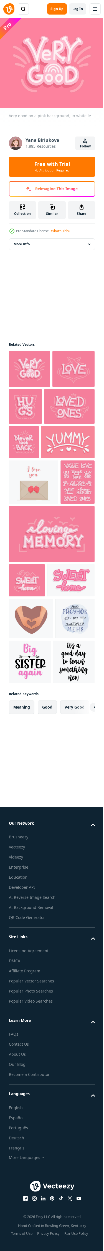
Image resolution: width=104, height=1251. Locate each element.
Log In (77, 8)
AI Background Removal (31, 1066)
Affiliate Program (24, 1129)
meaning (21, 866)
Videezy (16, 1016)
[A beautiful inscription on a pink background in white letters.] (35, 476)
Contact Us (19, 1203)
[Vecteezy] (8, 9)
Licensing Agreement (29, 1109)
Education (18, 1036)
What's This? (60, 231)
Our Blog (17, 1223)
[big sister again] (71, 776)
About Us (17, 1213)
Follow (85, 146)
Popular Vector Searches (31, 1139)
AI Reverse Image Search (32, 1056)
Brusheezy (18, 995)
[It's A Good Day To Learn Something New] (29, 820)
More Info (22, 240)
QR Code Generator (27, 1076)
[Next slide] (82, 866)
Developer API (22, 1046)
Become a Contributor (29, 1233)
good (47, 866)
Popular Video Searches (31, 1160)
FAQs (13, 1193)
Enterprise (18, 1026)
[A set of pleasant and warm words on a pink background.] (26, 562)
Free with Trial (52, 166)
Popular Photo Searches (31, 1150)
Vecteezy (17, 1005)
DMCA (14, 1119)
